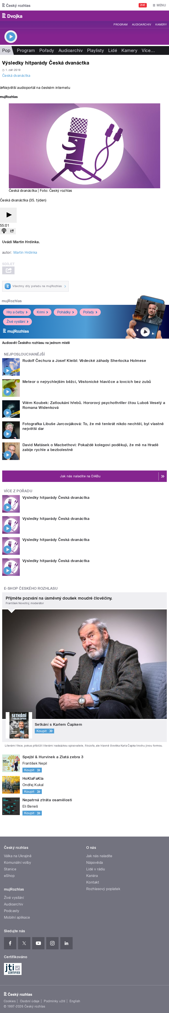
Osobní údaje (30, 1001)
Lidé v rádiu (95, 869)
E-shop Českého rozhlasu (31, 588)
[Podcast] (4, 231)
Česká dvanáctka (16, 76)
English (75, 1001)
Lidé (112, 50)
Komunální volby (17, 862)
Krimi (41, 312)
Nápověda (94, 862)
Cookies (10, 1001)
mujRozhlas (12, 301)
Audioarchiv (141, 24)
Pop (6, 50)
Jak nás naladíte (99, 856)
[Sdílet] (12, 231)
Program (120, 24)
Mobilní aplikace (17, 917)
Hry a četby (15, 312)
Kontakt (92, 882)
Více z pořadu (18, 491)
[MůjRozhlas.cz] (9, 97)
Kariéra (92, 876)
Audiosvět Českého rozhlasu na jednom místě (36, 343)
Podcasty (11, 911)
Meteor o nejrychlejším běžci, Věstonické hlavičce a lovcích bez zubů (86, 381)
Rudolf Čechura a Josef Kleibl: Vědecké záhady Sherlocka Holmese (84, 360)
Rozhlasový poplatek (103, 889)
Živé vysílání (16, 322)
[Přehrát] (8, 215)
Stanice (10, 869)
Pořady (46, 50)
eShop (9, 876)
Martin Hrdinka (25, 252)
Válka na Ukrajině (17, 856)
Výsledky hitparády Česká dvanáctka (55, 497)
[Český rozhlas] (16, 5)
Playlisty (95, 50)
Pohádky (64, 312)
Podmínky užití (54, 1001)
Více (148, 50)
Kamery (161, 24)
